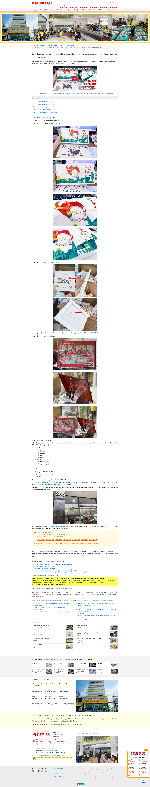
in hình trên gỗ (58, 594)
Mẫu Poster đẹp (87, 775)
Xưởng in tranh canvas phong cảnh (45, 568)
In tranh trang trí (69, 45)
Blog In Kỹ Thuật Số (80, 769)
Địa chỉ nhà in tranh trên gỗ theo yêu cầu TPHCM (47, 112)
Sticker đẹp (100, 772)
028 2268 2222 (49, 748)
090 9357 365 (58, 540)
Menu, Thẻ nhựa (61, 10)
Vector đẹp (95, 769)
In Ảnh (53, 10)
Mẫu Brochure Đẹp (89, 778)
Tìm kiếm (111, 2)
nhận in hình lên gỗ (90, 594)
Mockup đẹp (92, 772)
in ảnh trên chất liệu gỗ (110, 592)
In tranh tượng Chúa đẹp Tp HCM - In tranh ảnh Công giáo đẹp (53, 564)
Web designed (35, 768)
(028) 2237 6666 (94, 543)
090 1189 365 (67, 540)
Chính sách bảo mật (59, 771)
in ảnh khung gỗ (112, 594)
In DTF (99, 10)
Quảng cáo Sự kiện (73, 10)
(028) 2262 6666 (54, 543)
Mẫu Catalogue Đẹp (80, 778)
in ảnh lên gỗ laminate (84, 592)
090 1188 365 (76, 540)
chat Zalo (141, 757)
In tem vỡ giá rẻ (58, 663)
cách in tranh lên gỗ (40, 592)
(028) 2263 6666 (64, 543)
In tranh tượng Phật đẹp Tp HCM (44, 566)
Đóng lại (146, 750)
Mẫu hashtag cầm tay (104, 778)
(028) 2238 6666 (43, 543)
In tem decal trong (36, 663)
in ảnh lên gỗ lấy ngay (97, 592)
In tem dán (100, 669)
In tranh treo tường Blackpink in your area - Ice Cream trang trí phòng (55, 570)
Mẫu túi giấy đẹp (96, 778)
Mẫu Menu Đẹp (101, 775)
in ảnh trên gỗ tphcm (37, 594)
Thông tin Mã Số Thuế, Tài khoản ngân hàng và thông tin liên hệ (49, 755)
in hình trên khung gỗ (68, 594)
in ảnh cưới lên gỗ (52, 592)
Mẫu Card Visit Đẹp (80, 775)
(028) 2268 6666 (84, 543)
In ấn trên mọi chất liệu (46, 45)
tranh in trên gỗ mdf (101, 594)
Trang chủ (35, 10)
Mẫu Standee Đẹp (107, 772)
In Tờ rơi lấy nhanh (81, 663)
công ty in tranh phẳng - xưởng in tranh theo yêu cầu (61, 482)
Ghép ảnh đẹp (79, 772)
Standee (78, 780)
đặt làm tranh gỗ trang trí (46, 484)
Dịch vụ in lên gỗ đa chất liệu (41, 109)
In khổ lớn (83, 10)
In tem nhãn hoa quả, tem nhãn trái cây (59, 670)
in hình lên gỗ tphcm (37, 596)
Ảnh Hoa (113, 769)
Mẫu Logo (100, 769)
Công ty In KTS (112, 10)
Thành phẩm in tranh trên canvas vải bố (44, 104)
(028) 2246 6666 (74, 543)
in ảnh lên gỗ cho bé (71, 592)
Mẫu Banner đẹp (94, 775)
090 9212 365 (93, 540)
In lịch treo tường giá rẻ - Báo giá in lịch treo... (82, 670)
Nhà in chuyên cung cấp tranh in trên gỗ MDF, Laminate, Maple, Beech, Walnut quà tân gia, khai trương (82, 93)
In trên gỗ (56, 45)
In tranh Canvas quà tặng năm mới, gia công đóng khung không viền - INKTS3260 (74, 333)
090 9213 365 (84, 540)
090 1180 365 (50, 540)
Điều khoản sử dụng (59, 768)
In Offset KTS (91, 10)
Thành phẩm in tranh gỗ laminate (43, 107)
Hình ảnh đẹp (105, 769)
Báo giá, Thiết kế (44, 10)
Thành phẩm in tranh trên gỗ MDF (43, 101)
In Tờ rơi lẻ (101, 663)
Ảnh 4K (109, 769)
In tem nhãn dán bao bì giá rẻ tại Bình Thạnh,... (38, 670)
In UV (104, 10)
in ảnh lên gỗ (61, 592)
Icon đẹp (96, 772)
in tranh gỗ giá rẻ (79, 594)
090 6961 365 (41, 540)
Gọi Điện (135, 757)
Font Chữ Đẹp (112, 778)
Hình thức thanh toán (59, 776)
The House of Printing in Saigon (57, 526)
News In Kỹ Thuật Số (89, 769)
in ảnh (72, 443)
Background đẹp (85, 772)
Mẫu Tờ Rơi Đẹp (108, 775)
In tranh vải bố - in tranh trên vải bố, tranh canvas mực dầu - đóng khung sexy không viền (61, 572)
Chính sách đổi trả (59, 773)
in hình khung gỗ (48, 594)
